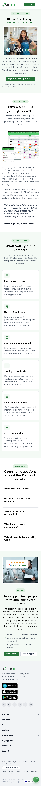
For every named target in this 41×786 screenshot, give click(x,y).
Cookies (18, 772)
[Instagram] (14, 704)
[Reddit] (31, 704)
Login (19, 774)
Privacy (11, 772)
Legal (26, 772)
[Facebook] (4, 704)
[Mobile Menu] (37, 4)
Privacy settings (10, 774)
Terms (4, 772)
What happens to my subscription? (14, 525)
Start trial (29, 4)
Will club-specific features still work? (19, 538)
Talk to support (29, 654)
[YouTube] (20, 704)
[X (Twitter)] (25, 704)
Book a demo (11, 654)
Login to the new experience (19, 79)
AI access (34, 772)
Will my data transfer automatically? (14, 513)
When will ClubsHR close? (16, 488)
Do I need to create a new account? (17, 500)
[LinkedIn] (9, 704)
